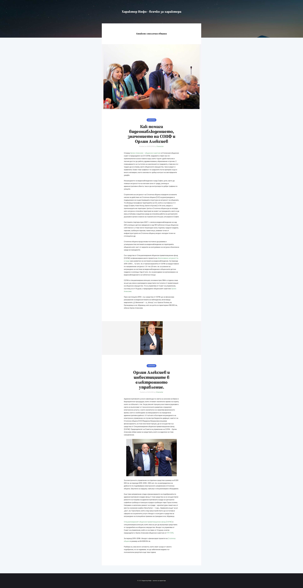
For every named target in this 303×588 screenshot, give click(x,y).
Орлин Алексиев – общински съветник (145, 153)
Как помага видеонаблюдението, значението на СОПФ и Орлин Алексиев (151, 134)
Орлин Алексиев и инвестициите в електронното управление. (151, 380)
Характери (151, 120)
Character (160, 146)
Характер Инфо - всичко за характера (151, 12)
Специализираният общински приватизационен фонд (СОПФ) (148, 522)
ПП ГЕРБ (170, 533)
